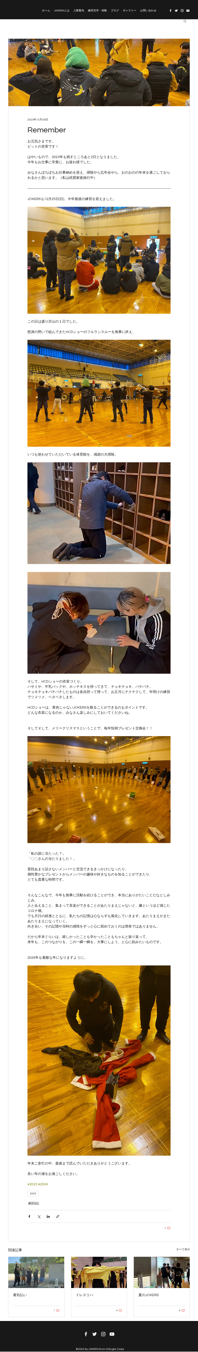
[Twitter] (176, 11)
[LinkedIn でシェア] (48, 1216)
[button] (185, 20)
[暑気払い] (36, 1272)
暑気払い (20, 1295)
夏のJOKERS (148, 1295)
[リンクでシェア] (58, 1216)
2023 (33, 1193)
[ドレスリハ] (99, 1272)
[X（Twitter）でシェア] (39, 1216)
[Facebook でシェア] (29, 1216)
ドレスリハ (84, 1295)
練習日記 (33, 1203)
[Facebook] (170, 11)
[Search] (190, 10)
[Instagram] (182, 11)
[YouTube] (112, 1334)
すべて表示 (183, 1249)
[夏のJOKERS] (162, 1272)
